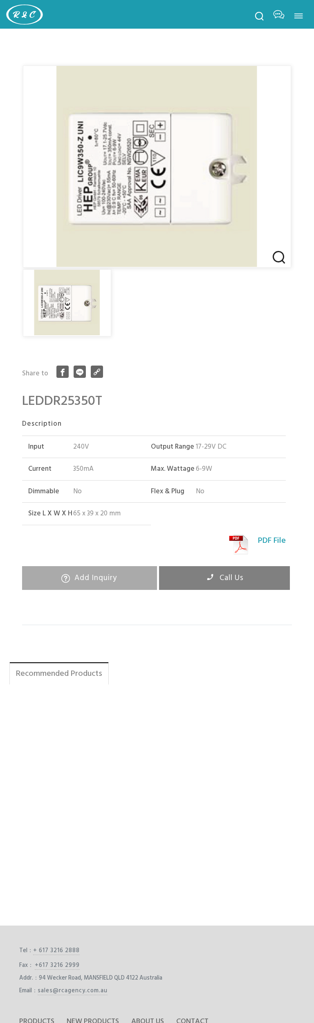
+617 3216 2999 (57, 965)
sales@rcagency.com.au (73, 990)
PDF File (272, 540)
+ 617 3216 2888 (56, 950)
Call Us (231, 577)
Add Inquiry (94, 577)
